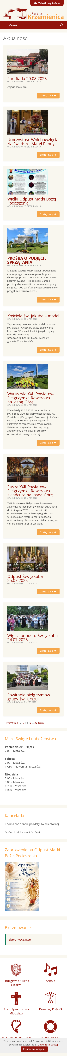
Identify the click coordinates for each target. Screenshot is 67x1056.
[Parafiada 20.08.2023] (27, 72)
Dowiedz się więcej (48, 1044)
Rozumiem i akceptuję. (34, 1049)
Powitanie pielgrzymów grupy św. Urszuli (28, 697)
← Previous (9, 722)
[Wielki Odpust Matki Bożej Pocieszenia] (27, 192)
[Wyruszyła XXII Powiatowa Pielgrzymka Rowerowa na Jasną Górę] (27, 387)
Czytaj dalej (47, 95)
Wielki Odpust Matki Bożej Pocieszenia (31, 201)
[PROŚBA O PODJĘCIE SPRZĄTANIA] (27, 252)
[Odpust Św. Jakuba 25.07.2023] (27, 570)
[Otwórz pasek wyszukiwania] (61, 25)
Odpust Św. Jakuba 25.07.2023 (25, 578)
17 (22, 722)
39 (36, 722)
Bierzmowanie (20, 939)
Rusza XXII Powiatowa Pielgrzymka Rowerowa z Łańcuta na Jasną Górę (30, 491)
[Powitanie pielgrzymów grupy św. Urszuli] (27, 688)
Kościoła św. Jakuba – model (33, 316)
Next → (42, 722)
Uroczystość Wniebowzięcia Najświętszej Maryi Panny (32, 141)
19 (30, 722)
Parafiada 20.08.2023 (27, 78)
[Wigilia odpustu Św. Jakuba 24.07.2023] (27, 629)
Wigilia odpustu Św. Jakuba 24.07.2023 (32, 637)
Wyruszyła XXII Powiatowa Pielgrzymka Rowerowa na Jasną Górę (31, 398)
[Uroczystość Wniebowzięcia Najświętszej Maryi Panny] (27, 133)
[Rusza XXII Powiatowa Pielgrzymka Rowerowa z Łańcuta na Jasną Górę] (27, 480)
